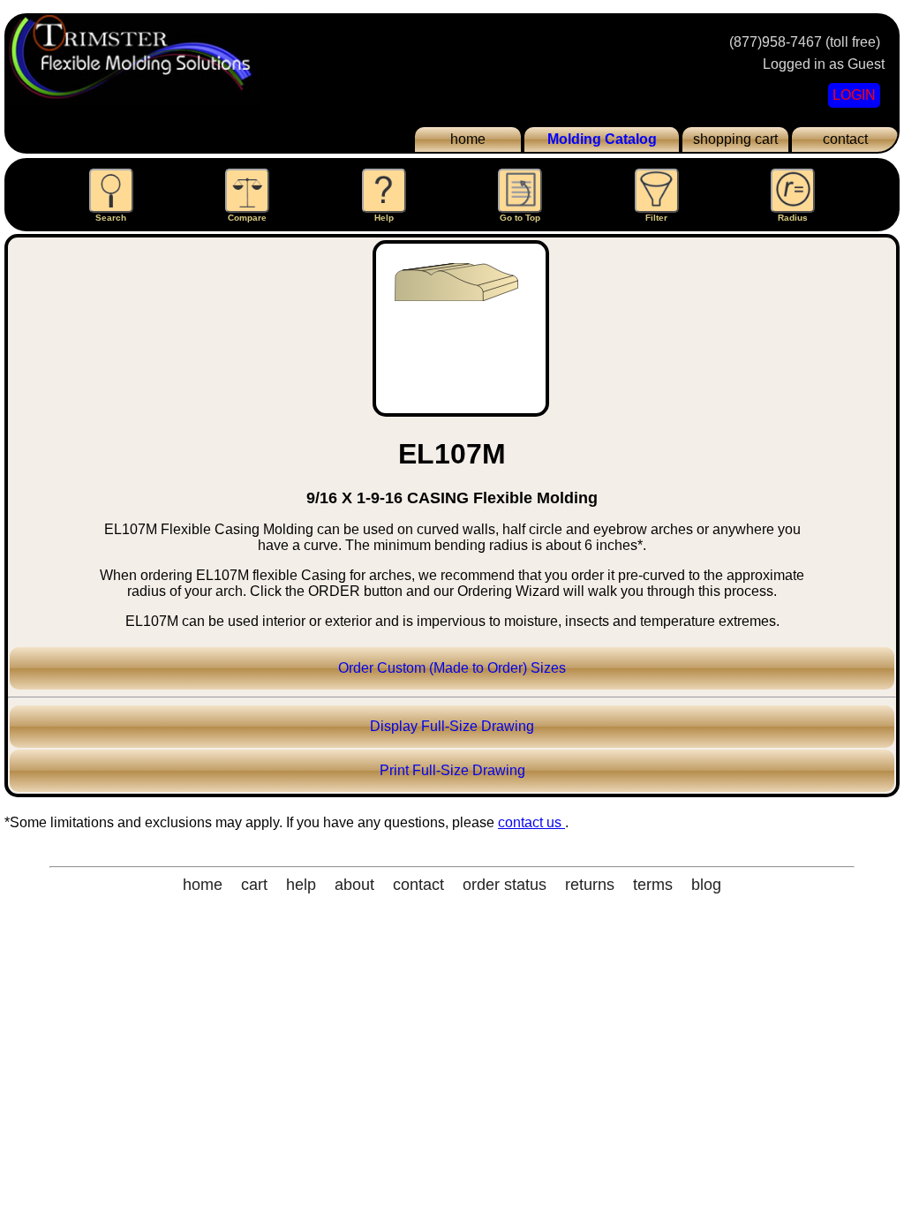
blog (706, 884)
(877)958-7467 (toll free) (804, 41)
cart (254, 884)
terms (653, 884)
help (301, 884)
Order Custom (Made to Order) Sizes (452, 667)
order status (504, 884)
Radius (793, 217)
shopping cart (735, 139)
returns (589, 884)
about (354, 884)
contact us (531, 822)
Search (110, 217)
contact (845, 139)
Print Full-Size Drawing (452, 770)
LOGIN (854, 94)
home (468, 139)
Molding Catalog (602, 139)
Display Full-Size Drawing (452, 726)
